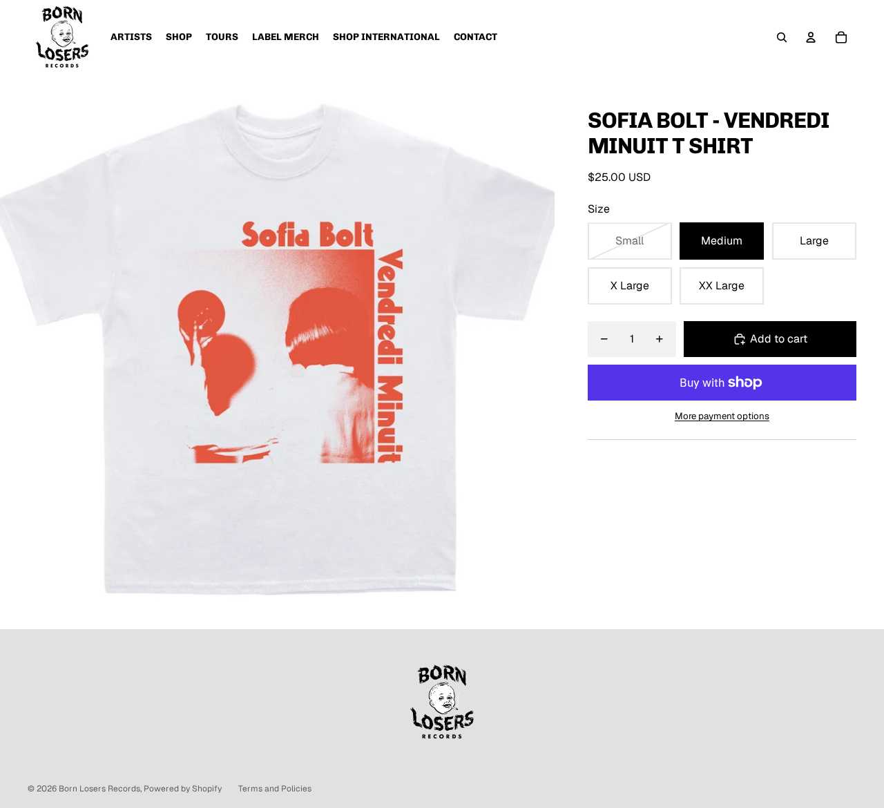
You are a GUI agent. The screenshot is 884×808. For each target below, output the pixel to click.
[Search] (782, 37)
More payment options (722, 416)
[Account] (811, 37)
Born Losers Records (99, 788)
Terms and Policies (274, 788)
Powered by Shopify (183, 788)
